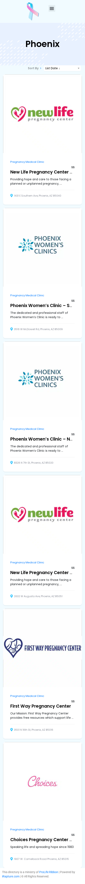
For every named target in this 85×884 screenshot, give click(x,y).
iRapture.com (10, 876)
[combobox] (62, 68)
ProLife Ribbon (48, 872)
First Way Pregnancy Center (40, 706)
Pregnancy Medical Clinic (27, 162)
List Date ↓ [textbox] (52, 68)
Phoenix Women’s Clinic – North (44, 439)
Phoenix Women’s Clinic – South (45, 305)
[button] (51, 8)
